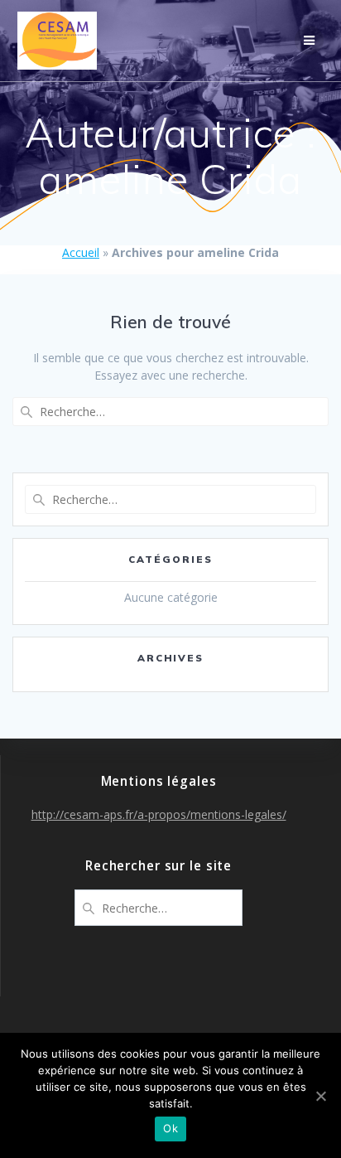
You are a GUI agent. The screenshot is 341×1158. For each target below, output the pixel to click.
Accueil (80, 252)
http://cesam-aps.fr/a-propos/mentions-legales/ (158, 814)
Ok (170, 1128)
